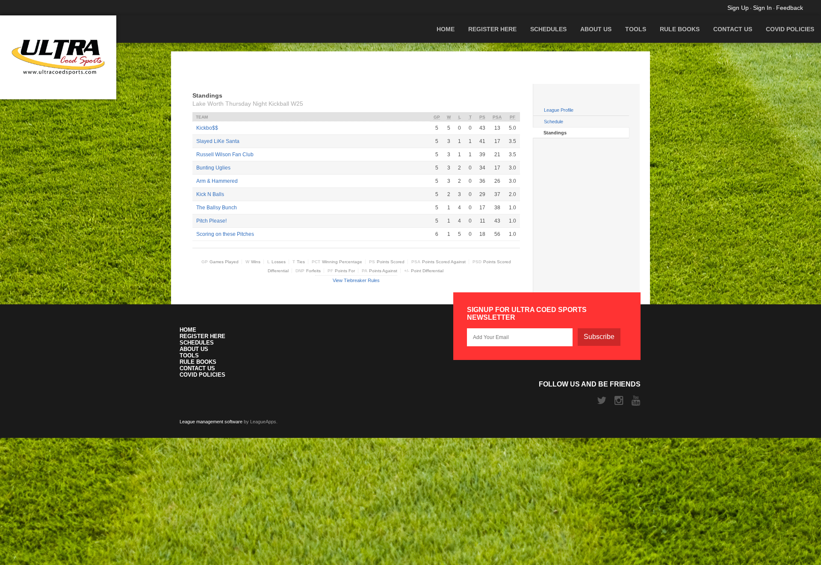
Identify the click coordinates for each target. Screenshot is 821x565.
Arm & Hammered (217, 181)
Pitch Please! (211, 221)
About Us (595, 29)
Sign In (762, 7)
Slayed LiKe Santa (217, 141)
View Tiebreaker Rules (356, 280)
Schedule (553, 121)
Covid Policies (790, 29)
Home (446, 29)
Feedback (789, 7)
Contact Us (732, 29)
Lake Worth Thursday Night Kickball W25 (247, 103)
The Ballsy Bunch (216, 208)
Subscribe (599, 336)
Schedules (548, 29)
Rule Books (680, 29)
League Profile (558, 110)
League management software (211, 421)
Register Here (492, 29)
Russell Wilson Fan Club (225, 155)
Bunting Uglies (213, 168)
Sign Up (738, 7)
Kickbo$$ (207, 128)
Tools (635, 29)
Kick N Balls (210, 194)
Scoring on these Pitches (225, 234)
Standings (555, 132)
